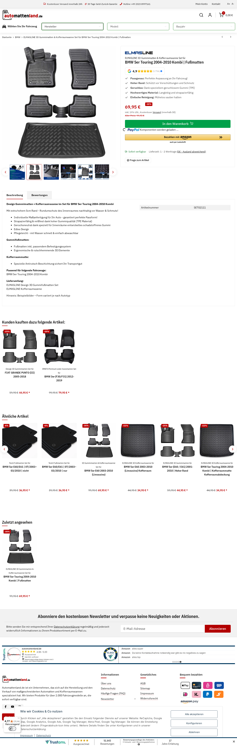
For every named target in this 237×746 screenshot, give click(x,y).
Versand (157, 112)
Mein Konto (202, 4)
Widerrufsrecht (149, 698)
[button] (201, 15)
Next (112, 172)
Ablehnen (194, 732)
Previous (5, 172)
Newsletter (107, 699)
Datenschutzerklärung (66, 626)
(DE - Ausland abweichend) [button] (191, 151)
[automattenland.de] (22, 15)
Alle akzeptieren (194, 714)
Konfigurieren (194, 723)
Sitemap (145, 688)
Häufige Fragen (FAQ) (113, 693)
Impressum (26, 735)
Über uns (106, 683)
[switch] (12, 728)
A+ (228, 3)
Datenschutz (43, 735)
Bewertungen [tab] (39, 195)
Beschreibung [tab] (14, 195)
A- (233, 3)
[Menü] (18, 719)
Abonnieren (217, 629)
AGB (143, 683)
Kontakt (216, 4)
